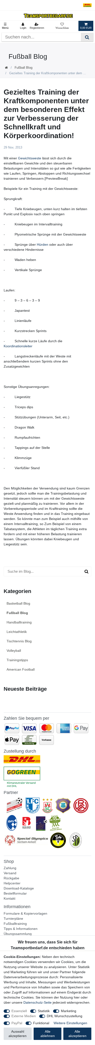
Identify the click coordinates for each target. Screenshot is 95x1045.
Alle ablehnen (47, 1034)
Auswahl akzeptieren (18, 1034)
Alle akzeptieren (77, 1034)
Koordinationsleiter (18, 346)
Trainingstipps (17, 660)
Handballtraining (19, 622)
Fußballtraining (15, 924)
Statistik (44, 1011)
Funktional (41, 1023)
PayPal (16, 1023)
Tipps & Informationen (21, 929)
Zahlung (10, 868)
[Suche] (87, 37)
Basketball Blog (18, 603)
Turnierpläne (13, 918)
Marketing (68, 1011)
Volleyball (14, 650)
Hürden (42, 244)
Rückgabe (11, 878)
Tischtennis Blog (19, 641)
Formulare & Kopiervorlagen (25, 913)
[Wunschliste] (62, 26)
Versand (10, 873)
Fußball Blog (23, 67)
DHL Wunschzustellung (64, 1016)
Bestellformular (15, 893)
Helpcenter (12, 883)
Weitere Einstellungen (70, 1023)
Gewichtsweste (29, 158)
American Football (21, 669)
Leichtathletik (17, 632)
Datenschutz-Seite (37, 1002)
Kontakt (9, 898)
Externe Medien (23, 1016)
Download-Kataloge (19, 888)
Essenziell (19, 1011)
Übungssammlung (18, 934)
